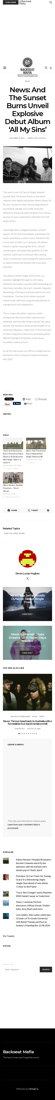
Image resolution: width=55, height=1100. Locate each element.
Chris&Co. (33, 1088)
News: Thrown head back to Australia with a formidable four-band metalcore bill (27, 722)
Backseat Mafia (18, 1052)
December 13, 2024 (17, 138)
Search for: (8, 964)
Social (7, 946)
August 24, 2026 (33, 729)
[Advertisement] (27, 33)
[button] (51, 68)
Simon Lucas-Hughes (36, 138)
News (27, 81)
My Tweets (8, 936)
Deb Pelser (19, 729)
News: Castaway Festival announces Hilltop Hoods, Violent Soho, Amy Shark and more (33, 905)
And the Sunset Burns (15, 533)
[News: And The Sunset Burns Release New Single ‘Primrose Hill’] (36, 443)
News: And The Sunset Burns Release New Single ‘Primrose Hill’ (36, 453)
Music (34, 716)
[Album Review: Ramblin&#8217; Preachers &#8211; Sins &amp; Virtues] (13, 478)
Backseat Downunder (20, 716)
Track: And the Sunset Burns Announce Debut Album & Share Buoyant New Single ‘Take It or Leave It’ (13, 456)
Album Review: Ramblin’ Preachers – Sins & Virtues (13, 488)
